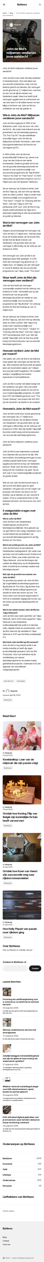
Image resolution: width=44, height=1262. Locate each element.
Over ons (6, 1244)
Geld (5, 1169)
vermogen (21, 681)
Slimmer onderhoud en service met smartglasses (19, 1031)
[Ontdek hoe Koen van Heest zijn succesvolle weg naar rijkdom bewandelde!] (22, 847)
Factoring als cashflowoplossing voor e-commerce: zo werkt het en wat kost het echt (21, 1002)
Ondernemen (9, 1180)
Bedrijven (8, 700)
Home (5, 13)
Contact (6, 1241)
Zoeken (35, 968)
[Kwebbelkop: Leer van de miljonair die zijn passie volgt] (22, 735)
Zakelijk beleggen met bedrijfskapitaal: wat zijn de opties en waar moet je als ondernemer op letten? (21, 1058)
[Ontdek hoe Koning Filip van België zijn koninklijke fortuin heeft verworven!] (22, 789)
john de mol (8, 681)
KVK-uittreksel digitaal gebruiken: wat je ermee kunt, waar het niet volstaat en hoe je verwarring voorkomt (21, 1120)
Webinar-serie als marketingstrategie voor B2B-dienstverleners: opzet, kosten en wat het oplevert (20, 1089)
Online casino (8, 1211)
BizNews (22, 4)
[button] (4, 4)
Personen (7, 1186)
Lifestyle (7, 1175)
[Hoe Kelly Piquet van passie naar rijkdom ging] (22, 905)
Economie (7, 1164)
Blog (11, 13)
